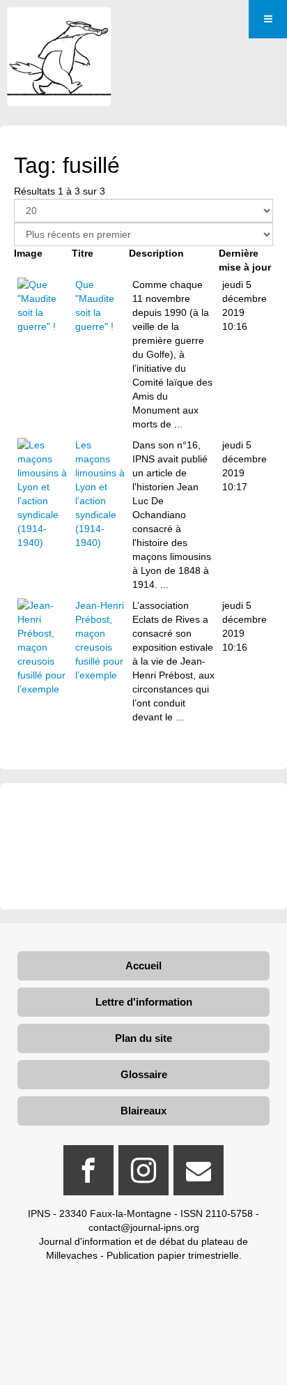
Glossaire (144, 1074)
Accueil (143, 965)
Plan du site (143, 1038)
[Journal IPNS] (59, 26)
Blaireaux (143, 1111)
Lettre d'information (143, 1002)
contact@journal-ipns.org (143, 1227)
